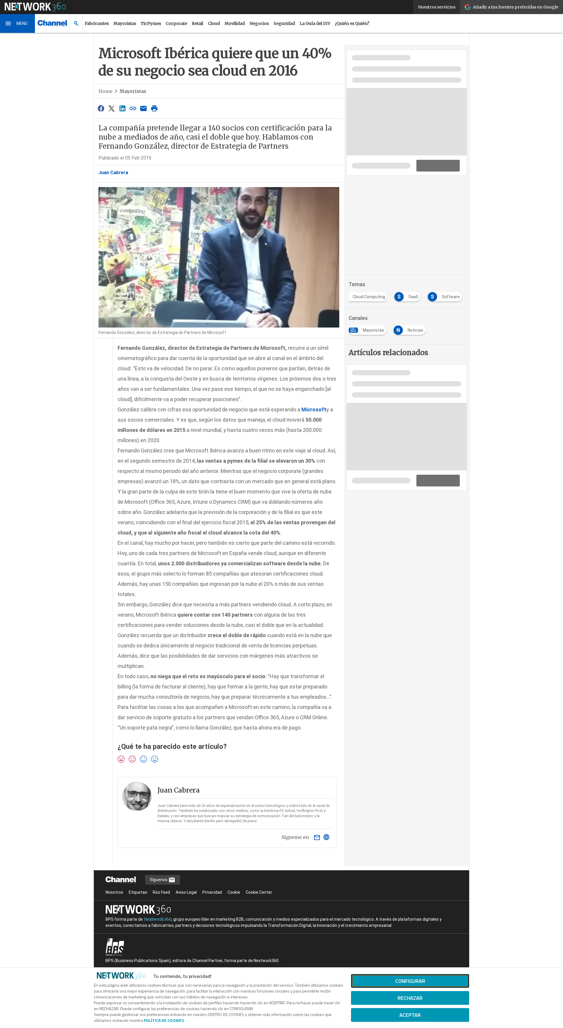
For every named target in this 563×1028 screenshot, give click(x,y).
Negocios (259, 23)
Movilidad (235, 23)
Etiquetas (138, 892)
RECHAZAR (410, 998)
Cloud (214, 23)
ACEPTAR (410, 1015)
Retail (197, 23)
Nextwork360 (158, 919)
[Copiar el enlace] (133, 108)
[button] (17, 23)
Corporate (176, 23)
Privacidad (212, 892)
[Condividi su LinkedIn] (122, 108)
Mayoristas (124, 23)
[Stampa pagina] (154, 108)
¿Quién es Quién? (352, 23)
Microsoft (313, 409)
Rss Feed (161, 892)
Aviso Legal (186, 892)
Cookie (234, 892)
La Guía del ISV (315, 23)
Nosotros (114, 892)
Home (106, 91)
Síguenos (159, 879)
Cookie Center (259, 892)
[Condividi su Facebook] (101, 108)
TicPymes (151, 23)
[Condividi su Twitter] (111, 108)
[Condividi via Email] (143, 108)
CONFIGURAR (410, 981)
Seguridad (284, 23)
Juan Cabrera (113, 172)
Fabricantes (97, 23)
